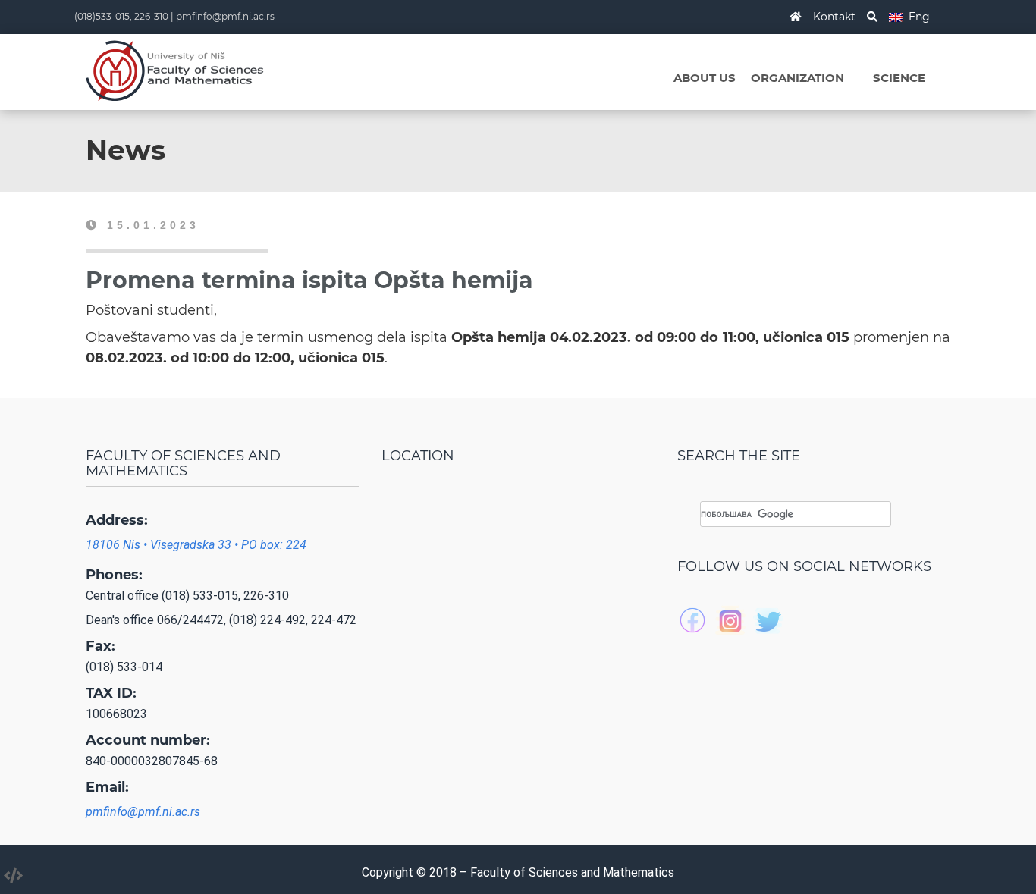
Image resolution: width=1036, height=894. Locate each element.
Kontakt (834, 17)
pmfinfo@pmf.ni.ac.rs (225, 16)
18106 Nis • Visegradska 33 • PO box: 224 (196, 545)
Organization (797, 78)
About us (704, 78)
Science (899, 78)
